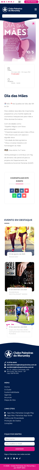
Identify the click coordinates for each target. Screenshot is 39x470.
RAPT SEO (21, 468)
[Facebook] (5, 458)
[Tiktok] (20, 458)
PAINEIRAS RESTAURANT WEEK (18, 293)
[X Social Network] (17, 190)
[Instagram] (11, 458)
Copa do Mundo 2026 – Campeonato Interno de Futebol (19, 332)
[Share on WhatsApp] (14, 195)
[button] (19, 2)
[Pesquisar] (35, 16)
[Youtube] (17, 458)
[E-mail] (24, 195)
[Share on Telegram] (19, 195)
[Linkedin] (22, 190)
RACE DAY (13, 257)
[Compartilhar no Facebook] (12, 190)
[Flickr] (14, 458)
